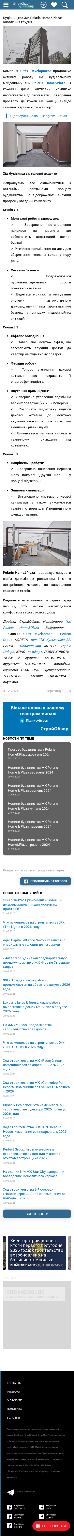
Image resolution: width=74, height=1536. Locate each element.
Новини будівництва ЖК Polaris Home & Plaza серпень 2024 (33, 789)
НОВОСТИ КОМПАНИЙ (22, 892)
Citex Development (38, 633)
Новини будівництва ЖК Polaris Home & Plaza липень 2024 (33, 807)
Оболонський (30, 645)
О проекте (14, 1400)
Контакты (14, 1383)
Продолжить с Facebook (48, 881)
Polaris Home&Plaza (48, 83)
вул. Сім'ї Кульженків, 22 (50, 639)
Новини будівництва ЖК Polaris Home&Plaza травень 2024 (33, 843)
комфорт (35, 651)
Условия (13, 1417)
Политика (14, 1409)
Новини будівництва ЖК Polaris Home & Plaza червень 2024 (33, 825)
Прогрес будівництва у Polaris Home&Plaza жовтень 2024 (31, 753)
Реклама (13, 1391)
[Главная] (24, 5)
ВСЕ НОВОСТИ (37, 1214)
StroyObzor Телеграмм (25, 1491)
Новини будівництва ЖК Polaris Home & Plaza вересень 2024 (33, 771)
